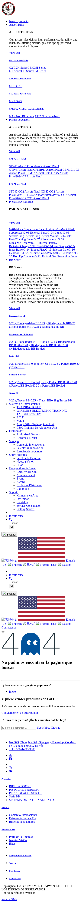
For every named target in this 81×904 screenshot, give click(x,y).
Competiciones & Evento (20, 855)
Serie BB (14, 796)
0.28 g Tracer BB (61, 400)
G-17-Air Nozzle (29, 253)
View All (14, 52)
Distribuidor (14, 871)
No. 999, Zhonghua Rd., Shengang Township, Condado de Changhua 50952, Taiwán (42, 744)
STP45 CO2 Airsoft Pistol (24, 191)
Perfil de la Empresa (21, 836)
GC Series (27, 71)
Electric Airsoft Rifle (18, 60)
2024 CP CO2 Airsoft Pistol (32, 198)
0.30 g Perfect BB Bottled (49, 385)
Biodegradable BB (17, 316)
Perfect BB (14, 356)
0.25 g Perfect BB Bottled (56, 382)
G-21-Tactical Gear (45, 256)
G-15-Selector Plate (57, 249)
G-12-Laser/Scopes (56, 246)
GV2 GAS (15, 101)
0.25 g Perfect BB (42, 363)
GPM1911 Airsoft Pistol (48, 169)
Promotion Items (67, 256)
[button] (10, 519)
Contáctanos (15, 878)
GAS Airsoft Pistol (17, 159)
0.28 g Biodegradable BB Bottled (43, 345)
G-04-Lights (54, 232)
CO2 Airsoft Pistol (17, 184)
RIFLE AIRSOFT (20, 786)
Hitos (12, 843)
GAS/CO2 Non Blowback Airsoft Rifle (26, 109)
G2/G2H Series (18, 67)
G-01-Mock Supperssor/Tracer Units (31, 229)
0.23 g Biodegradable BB (55, 323)
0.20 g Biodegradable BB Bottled (29, 341)
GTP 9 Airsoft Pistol (21, 169)
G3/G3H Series (37, 67)
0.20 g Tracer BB (19, 400)
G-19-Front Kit (66, 253)
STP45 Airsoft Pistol (21, 166)
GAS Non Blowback (21, 116)
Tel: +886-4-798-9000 (22, 749)
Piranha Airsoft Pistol (46, 166)
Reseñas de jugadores (22, 821)
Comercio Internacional (23, 815)
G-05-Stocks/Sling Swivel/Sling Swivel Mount (39, 234)
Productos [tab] (6, 779)
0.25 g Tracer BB (41, 400)
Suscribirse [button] (43, 727)
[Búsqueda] (11, 527)
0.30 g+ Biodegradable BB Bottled (38, 347)
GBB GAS (15, 86)
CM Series (39, 71)
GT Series (15, 71)
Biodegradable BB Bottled (21, 334)
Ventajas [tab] (5, 807)
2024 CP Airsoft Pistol (29, 176)
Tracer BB (13, 393)
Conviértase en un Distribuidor (20, 712)
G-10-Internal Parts (43, 242)
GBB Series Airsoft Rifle (20, 79)
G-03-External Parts (35, 232)
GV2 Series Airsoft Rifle (20, 94)
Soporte (12, 863)
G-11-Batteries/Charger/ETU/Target (35, 244)
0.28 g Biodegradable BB (49, 326)
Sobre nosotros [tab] (8, 829)
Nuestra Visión (18, 840)
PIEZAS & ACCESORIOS (25, 793)
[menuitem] (18, 21)
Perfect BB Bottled (17, 375)
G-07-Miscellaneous (46, 239)
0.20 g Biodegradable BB (24, 323)
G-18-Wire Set (48, 253)
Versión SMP (9, 899)
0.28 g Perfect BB (63, 363)
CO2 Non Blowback (47, 116)
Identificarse (16, 515)
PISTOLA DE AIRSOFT (24, 789)
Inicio (12, 691)
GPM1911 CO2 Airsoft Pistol (33, 194)
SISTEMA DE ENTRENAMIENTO (31, 799)
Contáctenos (9, 627)
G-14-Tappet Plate (34, 249)
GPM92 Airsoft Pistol (38, 173)
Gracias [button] (55, 727)
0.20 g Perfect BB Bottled (24, 382)
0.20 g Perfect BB (20, 363)
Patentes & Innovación (22, 818)
